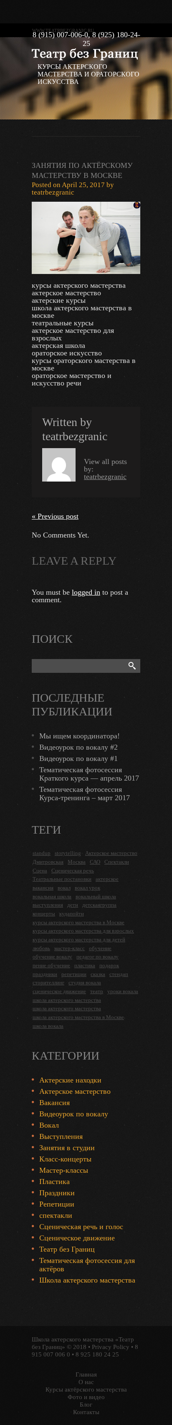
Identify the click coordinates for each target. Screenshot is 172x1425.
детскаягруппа (99, 905)
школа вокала (48, 1026)
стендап (118, 974)
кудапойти (71, 913)
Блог (86, 1404)
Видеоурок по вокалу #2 (78, 747)
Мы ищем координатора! (79, 736)
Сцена (40, 870)
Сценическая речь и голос (81, 1226)
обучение (100, 948)
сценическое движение (59, 991)
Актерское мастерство (111, 853)
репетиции (73, 974)
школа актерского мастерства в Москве (78, 1017)
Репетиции (56, 1204)
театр (96, 991)
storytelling (68, 853)
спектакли (55, 1215)
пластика (84, 965)
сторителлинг (48, 982)
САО (95, 862)
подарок (109, 965)
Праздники (57, 1193)
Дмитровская (48, 862)
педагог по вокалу (97, 956)
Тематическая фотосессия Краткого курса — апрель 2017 (89, 774)
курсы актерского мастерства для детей (79, 939)
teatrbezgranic (53, 192)
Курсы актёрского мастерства (86, 1389)
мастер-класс (69, 948)
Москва (77, 862)
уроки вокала (122, 991)
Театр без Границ (67, 1249)
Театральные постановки (62, 879)
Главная (86, 1374)
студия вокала (84, 982)
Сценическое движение (77, 1238)
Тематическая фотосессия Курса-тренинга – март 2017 (84, 793)
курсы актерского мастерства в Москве (78, 922)
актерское (107, 879)
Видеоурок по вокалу (73, 1114)
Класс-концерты (65, 1159)
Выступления (61, 1136)
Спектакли (116, 862)
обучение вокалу (52, 956)
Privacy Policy (110, 1347)
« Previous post (55, 516)
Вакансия (54, 1102)
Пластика (54, 1181)
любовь (41, 948)
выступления (48, 905)
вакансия (43, 888)
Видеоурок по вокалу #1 (78, 758)
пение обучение (51, 965)
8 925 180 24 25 (97, 1354)
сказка (98, 974)
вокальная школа (52, 896)
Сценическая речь (72, 870)
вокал (64, 888)
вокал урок (87, 888)
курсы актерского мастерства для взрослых (83, 931)
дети (72, 905)
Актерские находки (70, 1080)
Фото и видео (86, 1397)
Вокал (49, 1125)
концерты (44, 913)
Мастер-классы (63, 1170)
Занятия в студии (67, 1148)
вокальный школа (96, 896)
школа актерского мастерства (67, 1000)
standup (42, 853)
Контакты (86, 1412)
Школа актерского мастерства (87, 1280)
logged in (86, 592)
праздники (45, 974)
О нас (86, 1382)
